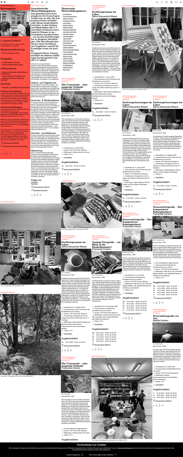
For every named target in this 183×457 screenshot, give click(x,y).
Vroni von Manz (68, 61)
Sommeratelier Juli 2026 (161, 202)
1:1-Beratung (24, 124)
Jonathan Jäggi (68, 34)
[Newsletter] (42, 2)
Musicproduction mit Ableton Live (13, 76)
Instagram (34, 182)
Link (10, 140)
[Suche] (47, 2)
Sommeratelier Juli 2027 (131, 215)
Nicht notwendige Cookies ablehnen (101, 455)
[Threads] (162, 2)
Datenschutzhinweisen (125, 448)
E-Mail (9, 136)
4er (10, 53)
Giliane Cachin (68, 19)
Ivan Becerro (67, 14)
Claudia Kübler (68, 36)
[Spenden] (37, 2)
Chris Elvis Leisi (68, 41)
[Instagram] (166, 2)
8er (18, 53)
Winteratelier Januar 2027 (101, 237)
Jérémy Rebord (68, 47)
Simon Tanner (67, 56)
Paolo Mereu (67, 43)
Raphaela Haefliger (69, 30)
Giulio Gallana (68, 25)
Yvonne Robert (68, 52)
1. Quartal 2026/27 (68, 359)
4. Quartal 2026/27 (68, 80)
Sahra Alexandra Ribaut (71, 50)
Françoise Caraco (69, 21)
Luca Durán (67, 23)
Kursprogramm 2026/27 (11, 143)
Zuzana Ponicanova (69, 45)
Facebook (34, 184)
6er (13, 53)
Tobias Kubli (67, 39)
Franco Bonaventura (70, 16)
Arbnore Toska (68, 59)
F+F (3, 2)
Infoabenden (13, 113)
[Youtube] (171, 2)
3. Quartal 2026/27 (98, 7)
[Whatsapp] (10, 153)
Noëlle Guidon (68, 27)
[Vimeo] (176, 2)
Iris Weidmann (68, 65)
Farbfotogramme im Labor (11, 62)
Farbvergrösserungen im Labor (12, 64)
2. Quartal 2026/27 (159, 98)
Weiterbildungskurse (69, 5)
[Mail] (32, 2)
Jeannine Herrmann (69, 32)
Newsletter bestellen (40, 190)
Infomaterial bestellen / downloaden (15, 146)
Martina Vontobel (69, 63)
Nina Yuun (66, 70)
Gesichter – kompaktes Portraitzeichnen (15, 87)
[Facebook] (157, 2)
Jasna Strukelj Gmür (70, 54)
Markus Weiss (68, 67)
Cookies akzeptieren (73, 455)
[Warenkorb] (181, 2)
